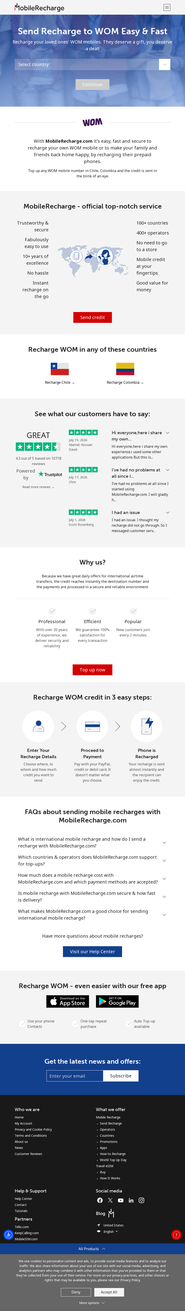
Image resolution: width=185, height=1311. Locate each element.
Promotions (109, 1141)
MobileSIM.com (26, 1239)
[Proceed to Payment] (92, 727)
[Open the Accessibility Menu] (8, 1235)
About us (21, 1141)
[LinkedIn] (132, 1200)
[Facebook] (101, 1200)
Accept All (109, 1292)
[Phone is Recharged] (147, 727)
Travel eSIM (104, 1166)
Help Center (23, 1198)
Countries (107, 1135)
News (19, 1148)
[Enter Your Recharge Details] (38, 727)
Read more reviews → (38, 487)
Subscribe (121, 1076)
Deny (76, 1292)
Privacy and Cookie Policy (33, 1129)
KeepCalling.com (27, 1233)
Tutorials (21, 1211)
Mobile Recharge (108, 1117)
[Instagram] (141, 1200)
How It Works (110, 1178)
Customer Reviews (28, 1154)
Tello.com (22, 1227)
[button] (167, 7)
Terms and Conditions (31, 1135)
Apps (103, 1148)
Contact (21, 1205)
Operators (107, 1129)
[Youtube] (122, 1200)
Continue (92, 84)
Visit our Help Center (92, 951)
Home (19, 1117)
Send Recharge (111, 1123)
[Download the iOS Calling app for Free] (67, 1001)
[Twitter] (111, 1200)
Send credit (92, 317)
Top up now (92, 670)
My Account (23, 1123)
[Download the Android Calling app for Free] (117, 1001)
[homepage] (88, 7)
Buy (103, 1172)
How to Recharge (113, 1154)
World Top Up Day (113, 1160)
